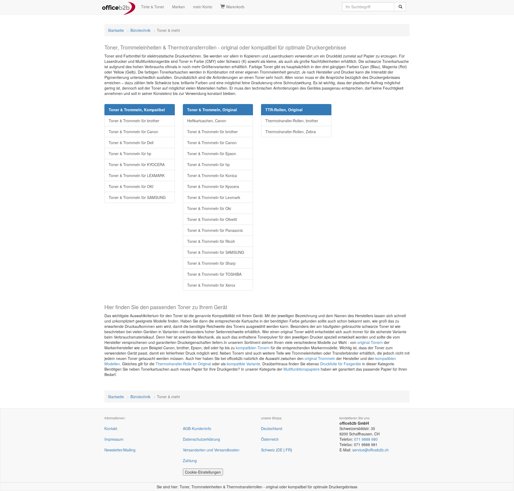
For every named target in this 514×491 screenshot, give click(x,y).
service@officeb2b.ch (370, 449)
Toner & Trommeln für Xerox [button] (211, 285)
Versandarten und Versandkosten (211, 449)
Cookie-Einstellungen (203, 472)
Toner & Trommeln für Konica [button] (212, 175)
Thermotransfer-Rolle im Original (183, 363)
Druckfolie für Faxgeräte (340, 363)
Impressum (113, 439)
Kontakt (110, 428)
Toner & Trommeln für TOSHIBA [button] (214, 274)
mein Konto (202, 6)
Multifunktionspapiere (302, 369)
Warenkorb (234, 6)
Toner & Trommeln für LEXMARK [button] (137, 175)
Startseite (116, 30)
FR (288, 449)
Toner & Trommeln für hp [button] (130, 153)
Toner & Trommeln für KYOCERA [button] (137, 164)
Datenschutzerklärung (201, 439)
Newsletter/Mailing (119, 449)
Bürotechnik (140, 30)
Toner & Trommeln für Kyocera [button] (213, 186)
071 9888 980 (366, 439)
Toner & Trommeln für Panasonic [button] (215, 230)
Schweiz (268, 449)
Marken (178, 6)
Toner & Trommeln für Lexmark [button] (213, 197)
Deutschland (271, 428)
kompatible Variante (243, 363)
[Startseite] (118, 6)
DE (279, 449)
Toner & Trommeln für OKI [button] (131, 186)
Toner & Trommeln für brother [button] (134, 120)
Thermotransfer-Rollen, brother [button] (291, 120)
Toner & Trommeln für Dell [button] (131, 142)
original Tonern (370, 342)
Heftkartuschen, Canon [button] (206, 120)
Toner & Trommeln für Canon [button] (133, 131)
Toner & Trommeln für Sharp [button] (211, 263)
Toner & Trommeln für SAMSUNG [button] (137, 197)
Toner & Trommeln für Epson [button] (211, 153)
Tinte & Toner (152, 6)
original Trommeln (320, 358)
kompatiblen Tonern (253, 347)
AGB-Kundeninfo (197, 428)
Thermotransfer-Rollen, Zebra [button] (290, 131)
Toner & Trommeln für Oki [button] (209, 208)
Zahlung (190, 460)
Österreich (270, 439)
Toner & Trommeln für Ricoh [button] (211, 241)
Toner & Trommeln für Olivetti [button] (212, 219)
